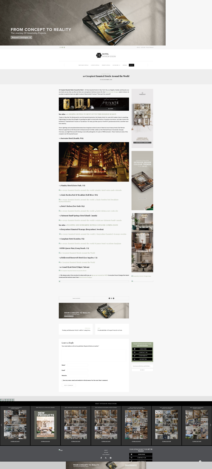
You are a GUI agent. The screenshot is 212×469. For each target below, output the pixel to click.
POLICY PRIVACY (150, 47)
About (106, 450)
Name (63, 365)
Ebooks (125, 65)
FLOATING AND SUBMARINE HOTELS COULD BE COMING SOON (92, 225)
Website (64, 375)
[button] (210, 425)
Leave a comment (76, 298)
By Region (116, 65)
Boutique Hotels (83, 65)
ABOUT (138, 47)
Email (63, 370)
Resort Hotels (106, 65)
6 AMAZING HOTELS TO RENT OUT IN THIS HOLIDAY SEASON (91, 114)
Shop (131, 65)
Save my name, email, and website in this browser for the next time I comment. (85, 380)
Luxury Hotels (95, 65)
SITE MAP (143, 47)
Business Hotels (106, 73)
